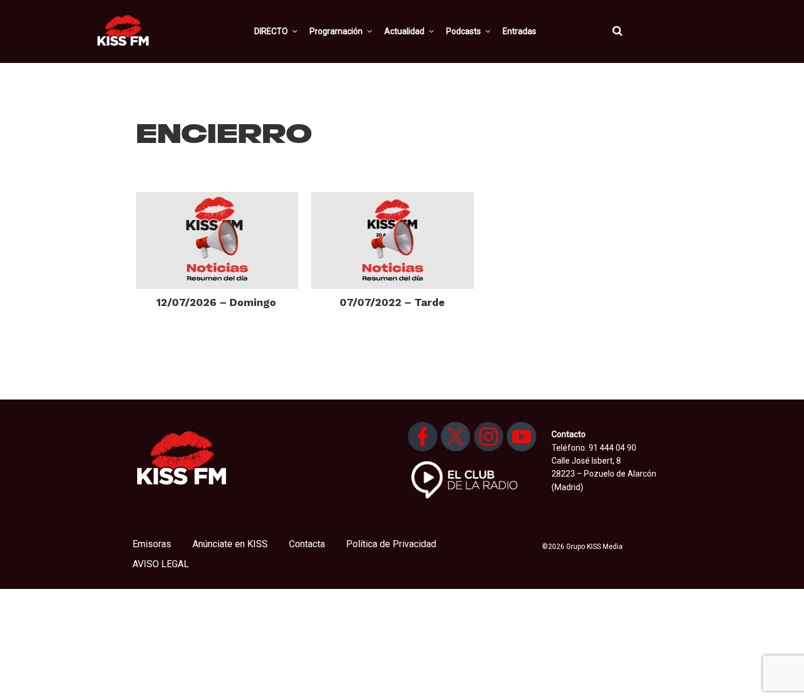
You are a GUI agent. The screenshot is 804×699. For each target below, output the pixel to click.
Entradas (519, 31)
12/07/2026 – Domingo (216, 302)
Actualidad (404, 31)
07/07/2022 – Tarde (392, 302)
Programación (336, 31)
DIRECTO (271, 31)
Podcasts (463, 31)
